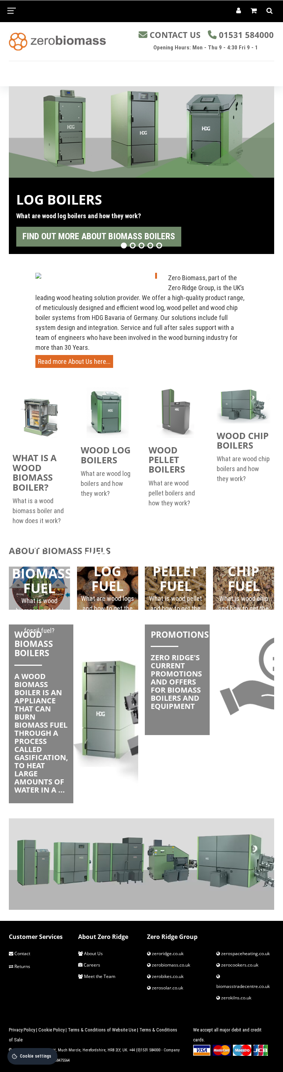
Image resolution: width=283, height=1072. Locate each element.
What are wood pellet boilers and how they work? (172, 493)
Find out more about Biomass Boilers (98, 236)
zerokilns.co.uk (235, 998)
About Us (93, 953)
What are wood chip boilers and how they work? (243, 469)
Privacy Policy (22, 1030)
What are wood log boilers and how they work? (105, 483)
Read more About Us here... (74, 361)
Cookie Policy (51, 1030)
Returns (21, 966)
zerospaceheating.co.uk (245, 953)
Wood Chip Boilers (243, 440)
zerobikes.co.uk (167, 976)
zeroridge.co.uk (167, 953)
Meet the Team (99, 976)
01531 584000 (246, 34)
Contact (21, 953)
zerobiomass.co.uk (170, 965)
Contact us (175, 34)
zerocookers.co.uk (239, 965)
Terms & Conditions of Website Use (102, 1030)
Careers (91, 965)
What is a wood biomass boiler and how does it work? (38, 511)
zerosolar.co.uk (167, 988)
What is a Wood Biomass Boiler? (35, 472)
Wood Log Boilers (105, 455)
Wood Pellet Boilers (167, 460)
